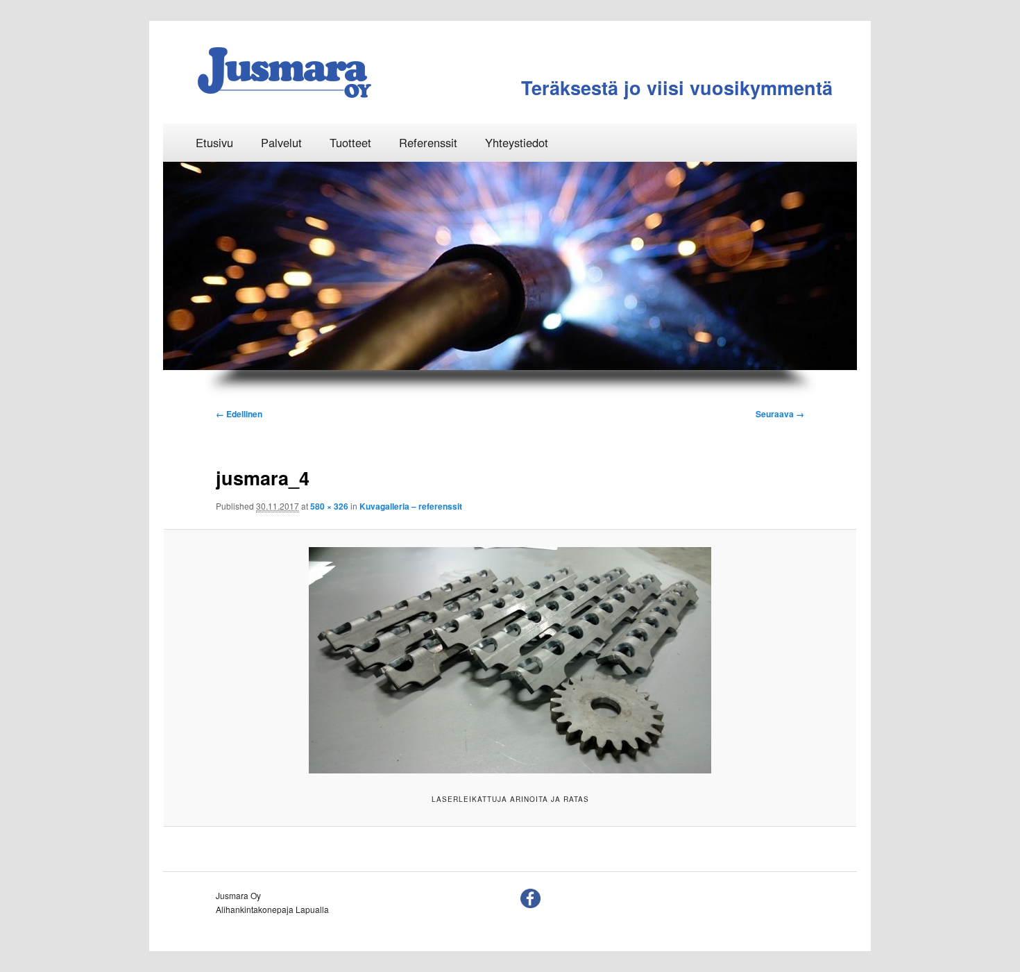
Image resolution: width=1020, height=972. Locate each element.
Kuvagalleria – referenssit (410, 506)
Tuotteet (350, 142)
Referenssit (428, 142)
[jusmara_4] (510, 660)
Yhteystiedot (516, 142)
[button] (187, 266)
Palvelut (281, 142)
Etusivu (214, 142)
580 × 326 (329, 506)
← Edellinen (239, 414)
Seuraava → (780, 414)
